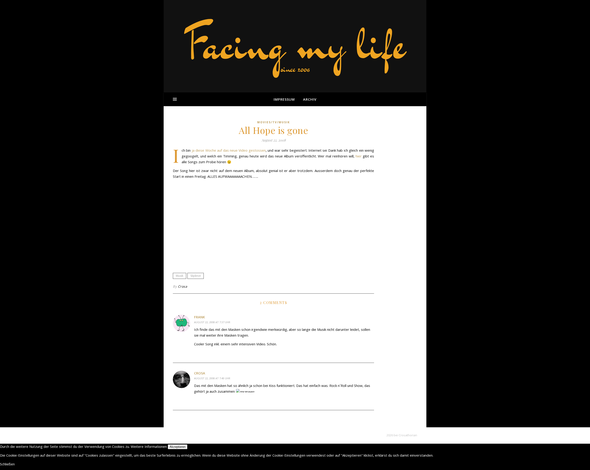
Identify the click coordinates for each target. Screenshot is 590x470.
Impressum (284, 99)
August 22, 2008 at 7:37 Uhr (212, 322)
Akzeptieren (178, 447)
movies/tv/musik (273, 122)
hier (359, 156)
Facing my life (295, 44)
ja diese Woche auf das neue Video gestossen (229, 150)
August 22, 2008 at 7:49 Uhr (212, 378)
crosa (199, 373)
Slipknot (195, 276)
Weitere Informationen (149, 446)
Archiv (309, 99)
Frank (199, 317)
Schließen (7, 464)
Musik (179, 276)
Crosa (182, 286)
